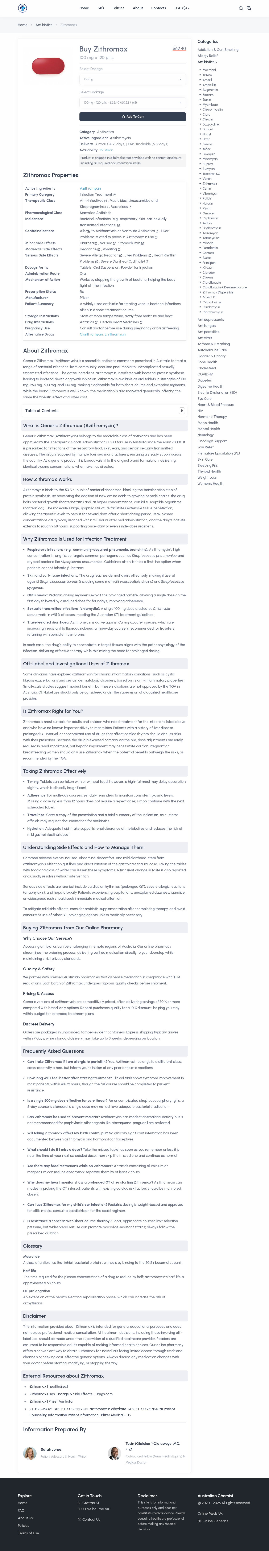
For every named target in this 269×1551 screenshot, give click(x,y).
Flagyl (206, 134)
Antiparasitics (208, 332)
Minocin (207, 243)
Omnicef (208, 213)
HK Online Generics (213, 1521)
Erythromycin (115, 334)
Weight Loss (207, 477)
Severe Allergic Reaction (99, 255)
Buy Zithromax (103, 49)
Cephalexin (210, 218)
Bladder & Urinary (212, 356)
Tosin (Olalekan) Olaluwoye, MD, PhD (152, 1446)
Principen (208, 263)
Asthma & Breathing (214, 344)
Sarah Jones (51, 1449)
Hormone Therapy (212, 417)
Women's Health (210, 483)
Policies (118, 8)
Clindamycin (211, 307)
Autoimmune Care (212, 350)
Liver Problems (136, 255)
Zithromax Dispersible (217, 292)
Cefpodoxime (211, 302)
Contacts (158, 8)
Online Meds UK (210, 1513)
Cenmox (208, 253)
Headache (88, 249)
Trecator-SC (211, 174)
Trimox (207, 75)
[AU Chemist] (46, 8)
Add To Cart (135, 117)
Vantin (206, 179)
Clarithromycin (91, 334)
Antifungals (207, 326)
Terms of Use (28, 1533)
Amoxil (207, 80)
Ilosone (207, 144)
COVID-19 (205, 374)
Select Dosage (91, 69)
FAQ (101, 8)
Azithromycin (120, 138)
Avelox (206, 258)
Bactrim (208, 95)
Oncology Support (212, 441)
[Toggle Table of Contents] (182, 410)
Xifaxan (207, 268)
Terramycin (210, 233)
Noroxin (207, 203)
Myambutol (210, 105)
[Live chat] (249, 8)
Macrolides (119, 207)
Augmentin (210, 90)
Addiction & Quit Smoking (218, 50)
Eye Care (205, 398)
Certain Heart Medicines (119, 322)
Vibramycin (210, 194)
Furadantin (210, 248)
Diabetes (205, 380)
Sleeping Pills (208, 465)
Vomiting (110, 249)
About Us (25, 1518)
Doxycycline (210, 124)
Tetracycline (210, 238)
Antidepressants (211, 319)
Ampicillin (209, 85)
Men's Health (208, 423)
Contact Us (91, 1519)
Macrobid (209, 70)
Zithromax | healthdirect (48, 1386)
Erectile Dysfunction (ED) (217, 392)
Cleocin (207, 119)
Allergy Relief (208, 56)
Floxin (206, 139)
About (138, 8)
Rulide (206, 198)
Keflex (206, 149)
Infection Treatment (96, 194)
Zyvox (206, 208)
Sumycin (208, 169)
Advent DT (209, 297)
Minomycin (210, 159)
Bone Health (207, 362)
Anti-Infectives (91, 200)
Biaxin (206, 100)
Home (84, 8)
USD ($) (180, 8)
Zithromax (209, 184)
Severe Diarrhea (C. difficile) (123, 261)
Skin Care (205, 459)
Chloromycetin (212, 109)
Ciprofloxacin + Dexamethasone (224, 287)
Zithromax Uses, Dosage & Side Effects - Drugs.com (71, 1394)
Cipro (206, 114)
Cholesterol (207, 368)
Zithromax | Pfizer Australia (51, 1401)
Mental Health (209, 429)
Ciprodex (208, 273)
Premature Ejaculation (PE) (219, 453)
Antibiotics (44, 25)
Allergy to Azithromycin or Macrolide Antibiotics (117, 231)
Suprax (207, 164)
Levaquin (208, 154)
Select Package (91, 92)
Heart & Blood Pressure (216, 405)
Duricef (207, 129)
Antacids (87, 322)
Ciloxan (207, 277)
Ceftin (206, 188)
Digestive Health (210, 386)
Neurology (206, 435)
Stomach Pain (129, 243)
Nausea (106, 243)
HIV (200, 411)
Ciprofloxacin (211, 282)
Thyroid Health (209, 471)
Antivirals (205, 338)
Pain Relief (206, 447)
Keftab (207, 223)
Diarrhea (87, 243)
